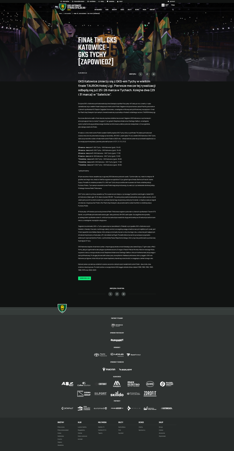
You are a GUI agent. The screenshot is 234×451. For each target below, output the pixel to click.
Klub (107, 10)
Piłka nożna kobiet (63, 430)
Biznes (137, 10)
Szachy (60, 439)
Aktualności (98, 10)
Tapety (100, 433)
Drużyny (114, 10)
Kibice (122, 10)
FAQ (119, 430)
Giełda (80, 433)
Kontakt (152, 10)
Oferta (141, 427)
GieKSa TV (101, 427)
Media (144, 10)
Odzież (161, 430)
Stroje (161, 427)
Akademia (61, 445)
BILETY (130, 10)
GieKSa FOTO (102, 430)
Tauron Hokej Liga (85, 278)
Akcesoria (162, 433)
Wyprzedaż (162, 436)
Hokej (59, 433)
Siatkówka (61, 436)
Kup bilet (120, 433)
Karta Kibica (121, 427)
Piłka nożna (61, 427)
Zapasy (60, 442)
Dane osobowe (82, 436)
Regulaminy (81, 430)
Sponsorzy (142, 430)
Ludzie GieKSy (82, 427)
